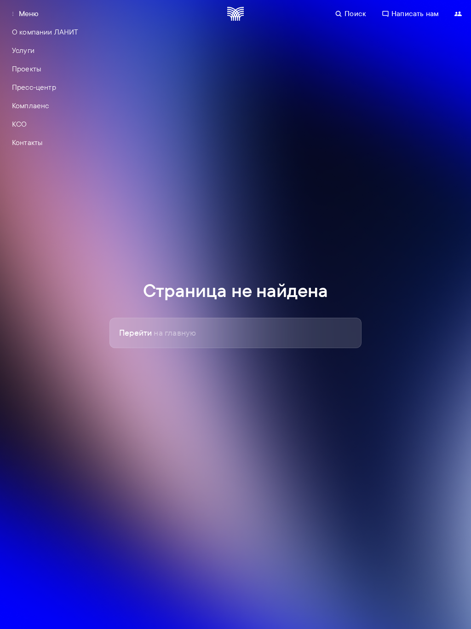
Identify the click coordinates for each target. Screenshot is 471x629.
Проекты (26, 68)
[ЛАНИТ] (235, 14)
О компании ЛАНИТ (45, 31)
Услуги (23, 50)
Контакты (27, 142)
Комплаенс (30, 105)
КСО (19, 123)
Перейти (157, 332)
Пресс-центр (34, 87)
